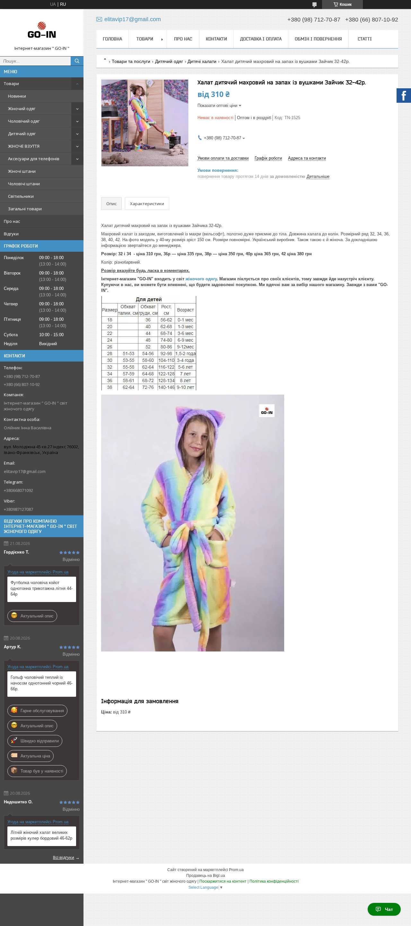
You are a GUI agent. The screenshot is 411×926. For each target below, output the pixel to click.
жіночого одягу (201, 278)
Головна (112, 38)
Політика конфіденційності (274, 881)
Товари (11, 83)
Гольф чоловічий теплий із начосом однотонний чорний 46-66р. (42, 683)
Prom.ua (236, 870)
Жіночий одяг (21, 108)
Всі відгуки (63, 857)
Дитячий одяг (22, 133)
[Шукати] (77, 61)
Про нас (12, 221)
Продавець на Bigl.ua (205, 875)
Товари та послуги (131, 61)
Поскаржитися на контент (223, 881)
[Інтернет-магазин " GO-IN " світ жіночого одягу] (42, 30)
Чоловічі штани (24, 184)
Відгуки (11, 234)
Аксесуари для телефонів (33, 159)
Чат (389, 909)
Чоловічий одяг (23, 121)
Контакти (216, 38)
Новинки (17, 96)
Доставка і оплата (261, 38)
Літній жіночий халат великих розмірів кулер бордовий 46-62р (41, 835)
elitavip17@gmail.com (25, 471)
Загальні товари (25, 209)
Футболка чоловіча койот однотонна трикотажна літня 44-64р (42, 588)
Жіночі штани (22, 171)
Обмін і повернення (318, 38)
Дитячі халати (202, 61)
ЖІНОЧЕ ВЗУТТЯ (23, 146)
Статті (365, 38)
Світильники (21, 196)
